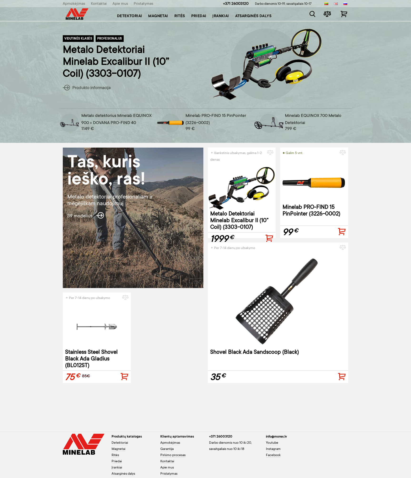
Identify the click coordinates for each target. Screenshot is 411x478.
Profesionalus (109, 38)
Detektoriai (129, 16)
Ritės (179, 16)
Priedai (198, 16)
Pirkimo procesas (173, 455)
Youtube (272, 443)
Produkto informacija (91, 88)
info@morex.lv (276, 437)
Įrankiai (220, 16)
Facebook (273, 455)
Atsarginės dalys (253, 16)
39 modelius (80, 216)
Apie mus (120, 4)
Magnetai (158, 16)
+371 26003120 (236, 4)
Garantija (167, 449)
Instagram (273, 449)
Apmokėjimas (74, 4)
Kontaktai (99, 4)
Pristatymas (143, 4)
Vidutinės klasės (78, 38)
